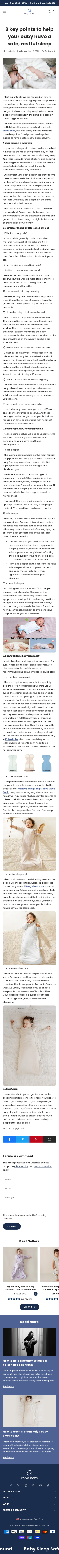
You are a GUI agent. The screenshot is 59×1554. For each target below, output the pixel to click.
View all (29, 1307)
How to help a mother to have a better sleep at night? (25, 1363)
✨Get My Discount (43, 1520)
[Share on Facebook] (9, 1139)
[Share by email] (49, 1139)
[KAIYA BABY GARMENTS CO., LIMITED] (29, 1475)
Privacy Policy (21, 1166)
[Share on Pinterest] (36, 1139)
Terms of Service (43, 1166)
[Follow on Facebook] (10, 1485)
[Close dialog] (54, 1506)
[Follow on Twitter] (18, 1485)
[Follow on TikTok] (48, 1485)
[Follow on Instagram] (25, 1485)
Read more (8, 1386)
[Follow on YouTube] (40, 1485)
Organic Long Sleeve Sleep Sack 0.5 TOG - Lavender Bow (20, 1288)
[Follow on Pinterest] (33, 1485)
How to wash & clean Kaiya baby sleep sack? (25, 1433)
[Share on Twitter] (22, 1139)
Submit (12, 1226)
